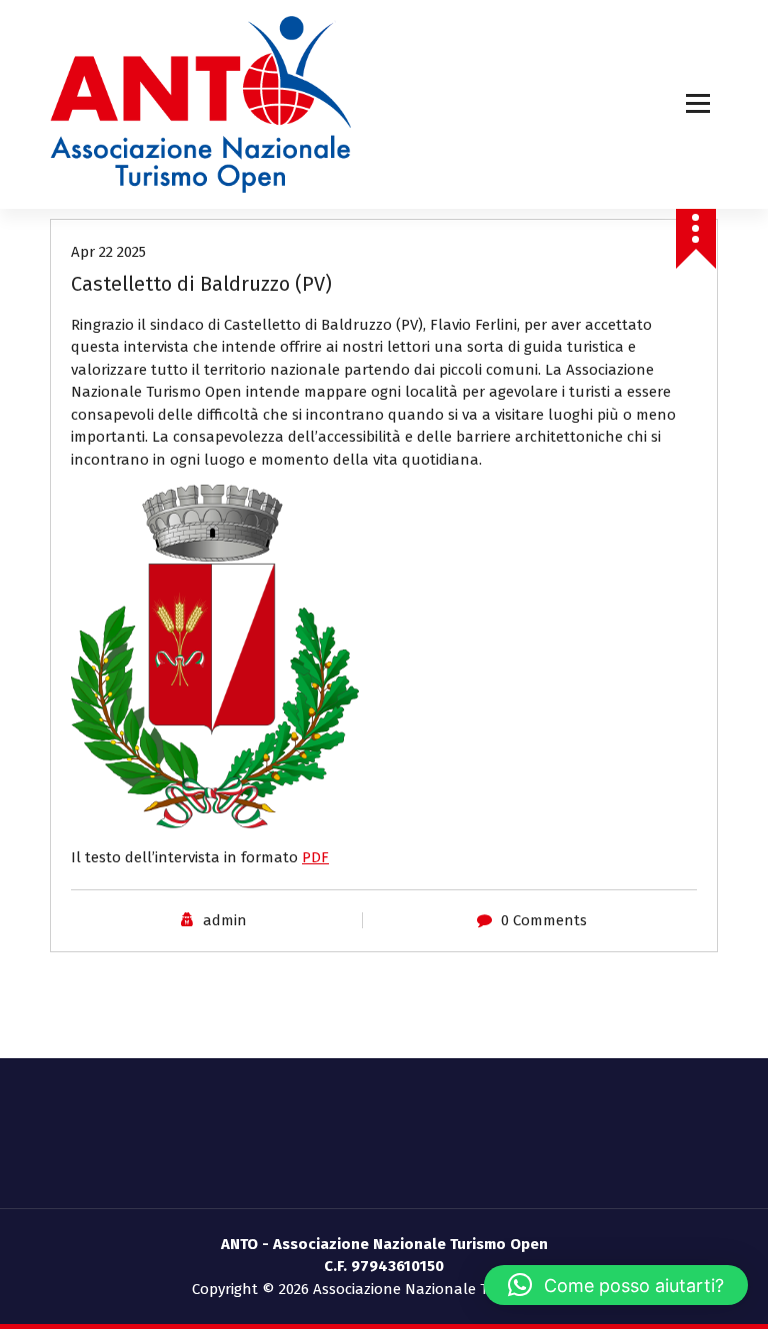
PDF (315, 857)
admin (225, 920)
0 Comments (544, 920)
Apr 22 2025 (108, 252)
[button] (616, 1285)
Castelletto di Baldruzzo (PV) (201, 284)
